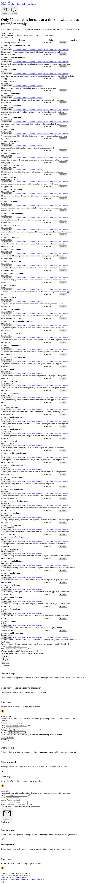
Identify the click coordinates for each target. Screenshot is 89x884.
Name (3, 649)
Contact (4, 14)
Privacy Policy (21, 880)
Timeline (4, 732)
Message (4, 805)
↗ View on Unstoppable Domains (55, 50)
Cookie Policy (32, 880)
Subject (3, 800)
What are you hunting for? (10, 651)
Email (3, 646)
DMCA (41, 880)
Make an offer (6, 50)
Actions (63, 43)
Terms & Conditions (8, 880)
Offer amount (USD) (8, 730)
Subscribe (13, 14)
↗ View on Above (20, 50)
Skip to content (6, 2)
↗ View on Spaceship (35, 50)
